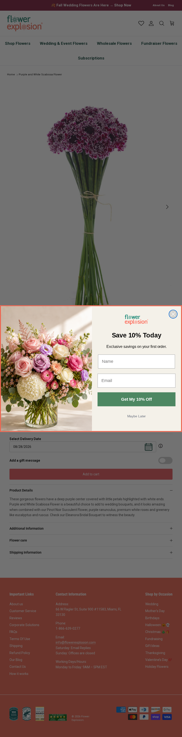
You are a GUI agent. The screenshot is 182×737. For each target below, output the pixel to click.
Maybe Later (136, 416)
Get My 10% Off (136, 399)
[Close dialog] (173, 314)
